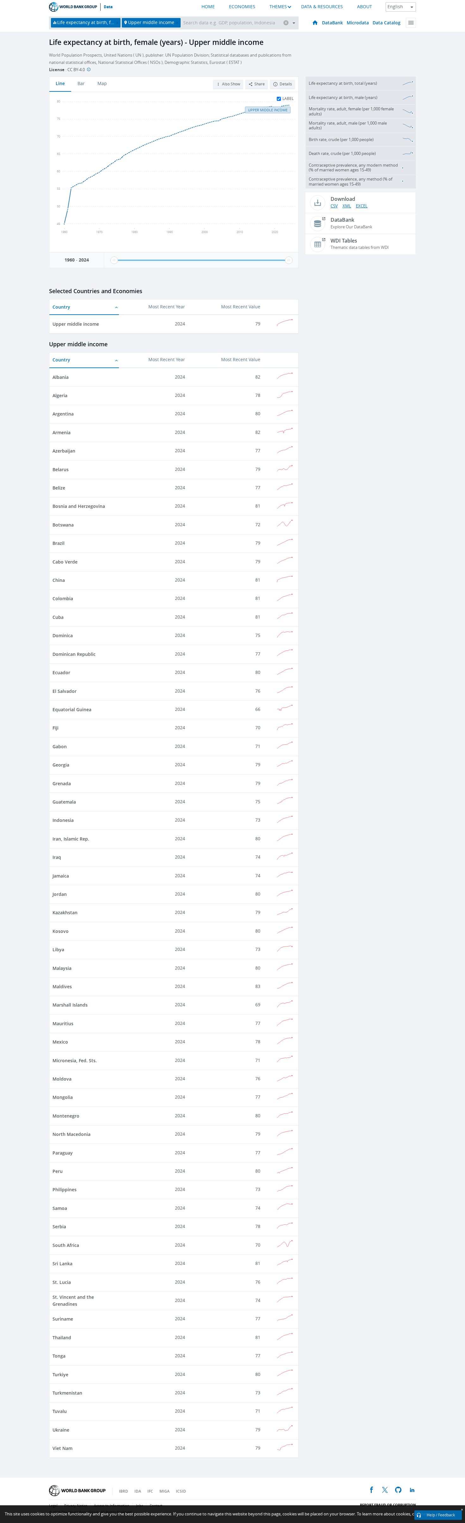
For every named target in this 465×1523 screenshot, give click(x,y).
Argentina (63, 414)
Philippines (65, 1190)
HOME (208, 6)
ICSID (181, 1491)
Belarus (61, 469)
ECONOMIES (242, 6)
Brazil (59, 543)
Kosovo (61, 931)
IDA (137, 1491)
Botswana (63, 525)
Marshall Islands (70, 1005)
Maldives (62, 986)
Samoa (60, 1208)
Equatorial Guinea (72, 709)
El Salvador (65, 691)
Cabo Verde (65, 562)
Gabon (60, 746)
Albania (61, 377)
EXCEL (362, 206)
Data (108, 7)
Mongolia (63, 1097)
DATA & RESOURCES (322, 6)
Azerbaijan (64, 451)
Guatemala (64, 802)
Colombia (63, 598)
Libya (58, 949)
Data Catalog (386, 23)
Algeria (60, 395)
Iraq (57, 857)
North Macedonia (71, 1134)
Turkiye (60, 1375)
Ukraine (61, 1430)
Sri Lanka (62, 1264)
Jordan (60, 894)
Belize (59, 488)
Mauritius (63, 1023)
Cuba (58, 617)
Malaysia (62, 968)
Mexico (60, 1042)
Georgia (61, 765)
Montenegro (66, 1116)
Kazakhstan (65, 912)
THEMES (278, 6)
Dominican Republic (74, 654)
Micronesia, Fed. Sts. (75, 1060)
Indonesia (63, 820)
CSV (334, 206)
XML (347, 206)
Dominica (63, 635)
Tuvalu (60, 1411)
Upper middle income (76, 324)
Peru (58, 1171)
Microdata (358, 23)
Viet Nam (62, 1448)
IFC (150, 1491)
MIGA (164, 1491)
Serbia (59, 1227)
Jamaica (61, 876)
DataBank (332, 23)
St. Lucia (62, 1282)
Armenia (62, 432)
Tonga (59, 1356)
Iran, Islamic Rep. (71, 839)
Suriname (63, 1319)
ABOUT (364, 6)
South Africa (66, 1245)
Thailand (62, 1338)
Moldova (62, 1079)
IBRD (123, 1491)
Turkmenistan (67, 1393)
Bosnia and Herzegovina (79, 506)
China (59, 580)
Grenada (62, 783)
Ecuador (61, 672)
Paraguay (63, 1153)
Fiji (56, 728)
